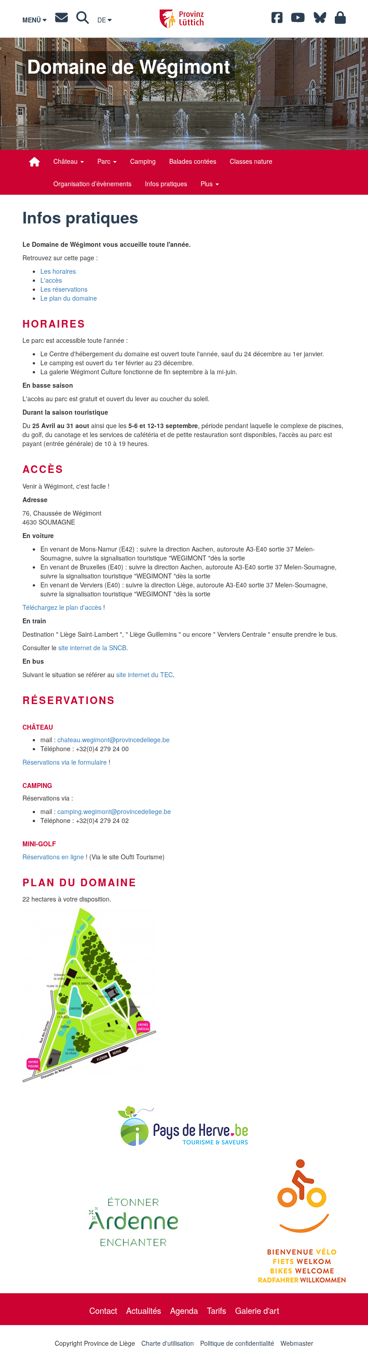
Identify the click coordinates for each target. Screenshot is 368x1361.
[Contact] (61, 19)
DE (102, 19)
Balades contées (192, 161)
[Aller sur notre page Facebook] (277, 19)
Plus (208, 183)
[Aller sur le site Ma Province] (340, 19)
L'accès (51, 280)
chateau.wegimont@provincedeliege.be (113, 739)
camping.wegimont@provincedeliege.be (114, 811)
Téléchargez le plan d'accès (61, 607)
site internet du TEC (144, 674)
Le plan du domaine (68, 297)
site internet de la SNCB (92, 647)
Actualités (143, 1310)
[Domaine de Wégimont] (34, 161)
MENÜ (32, 19)
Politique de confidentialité (237, 1343)
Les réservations (64, 288)
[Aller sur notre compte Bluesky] (320, 19)
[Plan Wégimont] (184, 995)
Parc (104, 161)
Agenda (184, 1310)
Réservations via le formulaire (64, 761)
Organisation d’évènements (92, 183)
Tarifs (216, 1310)
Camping (143, 161)
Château (66, 161)
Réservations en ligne (53, 856)
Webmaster (296, 1343)
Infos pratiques (166, 183)
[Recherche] (82, 19)
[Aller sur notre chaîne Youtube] (298, 19)
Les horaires (58, 271)
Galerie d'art (257, 1310)
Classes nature (251, 161)
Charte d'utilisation (167, 1343)
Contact (103, 1310)
